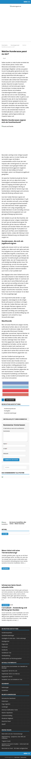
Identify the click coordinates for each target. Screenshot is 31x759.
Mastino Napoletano (7, 712)
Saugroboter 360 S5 (7, 676)
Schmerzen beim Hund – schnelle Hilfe (12, 586)
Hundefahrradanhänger (10, 413)
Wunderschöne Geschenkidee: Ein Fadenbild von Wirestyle (14, 667)
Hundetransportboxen (10, 408)
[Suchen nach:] (15, 467)
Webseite (5, 453)
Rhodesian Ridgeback (7, 718)
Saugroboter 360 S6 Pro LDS (9, 671)
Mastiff (3, 724)
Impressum (17, 757)
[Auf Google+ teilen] (15, 394)
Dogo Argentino (6, 704)
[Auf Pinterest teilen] (15, 390)
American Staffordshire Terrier (10, 710)
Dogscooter (5, 644)
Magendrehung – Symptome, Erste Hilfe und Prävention (13, 737)
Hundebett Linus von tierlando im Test (12, 679)
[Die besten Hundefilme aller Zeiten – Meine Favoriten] (5, 524)
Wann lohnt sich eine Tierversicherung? (11, 551)
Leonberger (5, 707)
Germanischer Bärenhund (8, 698)
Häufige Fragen (6, 730)
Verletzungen (5, 687)
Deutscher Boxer (6, 721)
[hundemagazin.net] (15, 6)
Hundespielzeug (6, 655)
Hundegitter (7, 411)
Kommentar (6, 431)
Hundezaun (5, 647)
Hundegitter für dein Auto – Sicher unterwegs (14, 638)
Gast (4, 58)
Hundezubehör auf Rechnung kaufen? (12, 658)
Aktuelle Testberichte (9, 662)
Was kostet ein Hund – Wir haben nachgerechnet (15, 748)
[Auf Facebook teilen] (15, 383)
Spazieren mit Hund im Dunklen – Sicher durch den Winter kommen (15, 744)
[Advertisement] (15, 25)
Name (5, 444)
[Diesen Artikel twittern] (15, 386)
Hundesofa (5, 650)
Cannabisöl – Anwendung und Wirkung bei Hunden (14, 609)
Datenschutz (23, 757)
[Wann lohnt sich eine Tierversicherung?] (15, 547)
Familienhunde (10, 400)
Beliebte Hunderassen (9, 694)
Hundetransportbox (7, 632)
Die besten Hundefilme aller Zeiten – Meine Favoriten (18, 522)
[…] (24, 563)
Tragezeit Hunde (6, 741)
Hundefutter (5, 690)
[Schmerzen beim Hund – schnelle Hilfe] (15, 582)
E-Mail (5, 448)
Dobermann (5, 701)
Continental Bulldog (7, 715)
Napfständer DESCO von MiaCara (11, 674)
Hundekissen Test (6, 652)
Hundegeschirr (5, 641)
